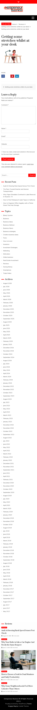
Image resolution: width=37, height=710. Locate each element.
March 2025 (7, 338)
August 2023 (7, 399)
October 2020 (7, 489)
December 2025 (8, 309)
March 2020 (7, 508)
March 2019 (7, 541)
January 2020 (7, 515)
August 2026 (7, 283)
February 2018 (8, 582)
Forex (5, 238)
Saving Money (7, 267)
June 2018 (6, 569)
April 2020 (6, 505)
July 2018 (6, 566)
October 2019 (7, 524)
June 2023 (6, 405)
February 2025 (8, 341)
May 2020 (6, 502)
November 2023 (8, 389)
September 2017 (8, 598)
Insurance (6, 244)
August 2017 (7, 602)
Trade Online (7, 273)
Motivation (6, 254)
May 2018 (6, 573)
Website (4, 144)
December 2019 (8, 518)
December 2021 (8, 463)
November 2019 (8, 521)
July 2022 (6, 441)
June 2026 (6, 290)
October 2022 (7, 431)
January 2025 (7, 344)
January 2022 (7, 460)
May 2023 (6, 409)
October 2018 (7, 557)
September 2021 (8, 470)
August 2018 (7, 563)
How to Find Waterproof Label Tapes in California (19, 200)
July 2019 (6, 531)
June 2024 (6, 367)
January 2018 (7, 586)
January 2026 (7, 306)
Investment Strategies (10, 247)
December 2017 (8, 589)
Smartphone (7, 270)
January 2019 (7, 547)
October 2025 (7, 315)
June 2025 (6, 328)
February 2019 (8, 544)
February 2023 (8, 418)
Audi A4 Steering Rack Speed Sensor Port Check (19, 186)
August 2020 (7, 495)
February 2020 (8, 512)
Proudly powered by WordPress (15, 704)
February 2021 (8, 479)
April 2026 (6, 296)
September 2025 (8, 319)
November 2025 (8, 312)
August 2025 (7, 322)
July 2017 (6, 605)
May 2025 (6, 331)
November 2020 (8, 486)
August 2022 (7, 438)
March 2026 (7, 299)
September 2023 (8, 396)
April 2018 (6, 576)
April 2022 (6, 450)
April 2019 (6, 537)
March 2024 (7, 376)
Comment (5, 105)
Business (6, 218)
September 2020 (8, 492)
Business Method (8, 225)
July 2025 (6, 325)
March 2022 (7, 454)
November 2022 (8, 428)
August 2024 (7, 360)
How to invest (7, 241)
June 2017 (6, 608)
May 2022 (6, 447)
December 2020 (8, 483)
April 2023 (6, 412)
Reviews (6, 263)
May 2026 (6, 293)
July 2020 (6, 499)
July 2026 (6, 286)
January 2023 (7, 421)
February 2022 (8, 457)
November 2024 (8, 351)
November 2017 (8, 592)
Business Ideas (8, 222)
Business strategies (9, 231)
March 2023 (7, 415)
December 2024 (8, 348)
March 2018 (7, 579)
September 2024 (8, 357)
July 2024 (6, 364)
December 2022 (8, 425)
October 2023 (7, 393)
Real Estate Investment (10, 260)
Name (3, 128)
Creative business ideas (10, 235)
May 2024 (6, 370)
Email (3, 136)
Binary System (8, 215)
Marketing (6, 251)
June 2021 (6, 473)
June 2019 (6, 534)
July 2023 (6, 402)
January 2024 (7, 383)
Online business (8, 257)
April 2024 (6, 373)
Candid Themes (24, 706)
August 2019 (7, 528)
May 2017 (6, 611)
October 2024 (7, 354)
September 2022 (8, 434)
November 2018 (8, 553)
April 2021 (6, 476)
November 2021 (8, 467)
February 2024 (8, 380)
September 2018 (8, 560)
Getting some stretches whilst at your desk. (19, 87)
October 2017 (7, 595)
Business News (8, 228)
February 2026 (8, 302)
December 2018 (8, 550)
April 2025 (6, 335)
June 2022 (6, 444)
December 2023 (8, 386)
